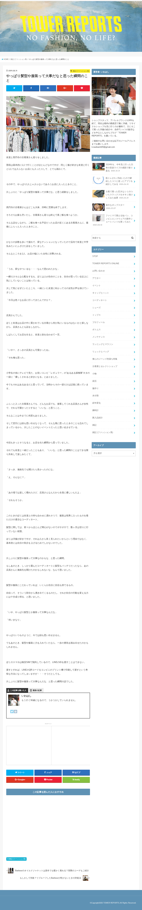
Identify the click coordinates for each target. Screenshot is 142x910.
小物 (94, 374)
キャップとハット (100, 293)
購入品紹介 (97, 418)
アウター (96, 278)
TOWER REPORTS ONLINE (105, 263)
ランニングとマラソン (102, 344)
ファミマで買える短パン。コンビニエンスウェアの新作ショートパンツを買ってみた (113, 220)
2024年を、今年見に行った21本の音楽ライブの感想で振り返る (119, 167)
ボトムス (96, 329)
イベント (96, 285)
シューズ (96, 307)
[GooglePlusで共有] (65, 88)
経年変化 (96, 403)
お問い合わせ (98, 271)
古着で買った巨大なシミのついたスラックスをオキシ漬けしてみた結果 (119, 194)
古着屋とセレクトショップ (104, 366)
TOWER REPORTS (111, 903)
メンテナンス (98, 337)
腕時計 (95, 410)
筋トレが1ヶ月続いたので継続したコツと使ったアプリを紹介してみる (119, 181)
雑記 (94, 425)
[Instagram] (15, 713)
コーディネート (99, 300)
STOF (95, 256)
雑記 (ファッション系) (17, 859)
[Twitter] (12, 713)
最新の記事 (37, 690)
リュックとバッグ (100, 351)
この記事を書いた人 (18, 690)
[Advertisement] (29, 745)
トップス (96, 315)
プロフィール (98, 322)
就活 (94, 381)
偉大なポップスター (115, 206)
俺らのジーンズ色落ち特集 (104, 359)
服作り (95, 388)
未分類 (95, 395)
